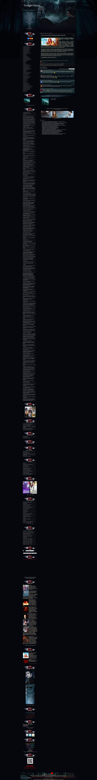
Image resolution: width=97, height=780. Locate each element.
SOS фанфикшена (26, 465)
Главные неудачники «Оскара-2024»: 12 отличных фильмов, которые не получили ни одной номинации (29, 279)
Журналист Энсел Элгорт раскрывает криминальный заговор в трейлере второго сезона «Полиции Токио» (29, 369)
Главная (41, 33)
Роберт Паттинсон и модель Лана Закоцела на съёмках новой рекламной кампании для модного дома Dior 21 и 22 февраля (29, 304)
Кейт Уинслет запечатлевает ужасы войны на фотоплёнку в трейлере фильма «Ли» (29, 256)
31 (47, 33)
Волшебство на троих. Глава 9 (27, 541)
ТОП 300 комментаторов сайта (30, 105)
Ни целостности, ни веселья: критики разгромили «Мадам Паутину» (28, 319)
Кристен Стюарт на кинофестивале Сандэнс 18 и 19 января (28, 353)
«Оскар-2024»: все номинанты (27, 347)
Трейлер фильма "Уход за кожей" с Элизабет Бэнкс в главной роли (28, 230)
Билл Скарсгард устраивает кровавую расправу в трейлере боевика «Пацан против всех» (29, 297)
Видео (24, 61)
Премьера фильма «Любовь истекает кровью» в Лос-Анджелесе (28, 281)
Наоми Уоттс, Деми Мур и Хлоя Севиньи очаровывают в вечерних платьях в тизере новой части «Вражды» (29, 392)
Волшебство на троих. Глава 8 (27, 542)
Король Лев (62, 60)
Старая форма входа (30, 40)
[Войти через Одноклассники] (32, 38)
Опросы (25, 63)
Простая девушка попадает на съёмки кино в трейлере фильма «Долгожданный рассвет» (29, 327)
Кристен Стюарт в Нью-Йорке (27, 271)
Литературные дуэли (26, 89)
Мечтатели (24, 512)
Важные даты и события (27, 59)
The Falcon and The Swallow (27, 522)
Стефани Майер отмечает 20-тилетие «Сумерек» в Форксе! (28, 126)
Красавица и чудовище (27, 72)
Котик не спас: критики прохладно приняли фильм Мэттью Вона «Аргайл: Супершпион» (29, 334)
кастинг (64, 60)
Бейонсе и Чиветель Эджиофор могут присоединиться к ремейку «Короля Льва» (53, 121)
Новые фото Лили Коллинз (27, 210)
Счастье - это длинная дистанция (28, 521)
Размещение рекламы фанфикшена (30, 645)
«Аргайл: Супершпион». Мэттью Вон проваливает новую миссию (28, 315)
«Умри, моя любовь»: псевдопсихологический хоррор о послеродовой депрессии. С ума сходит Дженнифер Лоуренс (28, 149)
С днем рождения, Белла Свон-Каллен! (28, 211)
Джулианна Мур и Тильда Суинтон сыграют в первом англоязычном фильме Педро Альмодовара (29, 339)
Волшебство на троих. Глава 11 (27, 535)
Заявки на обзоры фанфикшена (27, 473)
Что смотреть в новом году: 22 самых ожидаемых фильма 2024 (28, 372)
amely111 (33, 751)
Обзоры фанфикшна (26, 58)
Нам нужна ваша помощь (27, 232)
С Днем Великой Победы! (27, 250)
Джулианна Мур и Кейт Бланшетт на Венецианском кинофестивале (28, 220)
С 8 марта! (24, 114)
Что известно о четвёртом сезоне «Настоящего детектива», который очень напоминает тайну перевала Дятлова (29, 390)
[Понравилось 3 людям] (41, 62)
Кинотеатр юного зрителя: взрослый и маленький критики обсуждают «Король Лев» (54, 125)
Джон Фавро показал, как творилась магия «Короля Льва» (50, 124)
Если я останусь (26, 74)
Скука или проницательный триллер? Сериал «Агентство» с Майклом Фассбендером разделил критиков (28, 186)
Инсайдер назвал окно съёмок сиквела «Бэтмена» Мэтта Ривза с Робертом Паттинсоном (28, 385)
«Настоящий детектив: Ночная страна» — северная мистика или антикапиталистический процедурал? (29, 356)
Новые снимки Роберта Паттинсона (28, 170)
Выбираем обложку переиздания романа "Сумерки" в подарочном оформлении (29, 119)
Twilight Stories (25, 503)
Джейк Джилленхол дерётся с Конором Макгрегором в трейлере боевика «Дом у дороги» (29, 343)
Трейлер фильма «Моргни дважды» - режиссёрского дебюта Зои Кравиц (28, 258)
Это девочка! (25, 260)
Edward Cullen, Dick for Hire (27, 504)
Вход (59, 109)
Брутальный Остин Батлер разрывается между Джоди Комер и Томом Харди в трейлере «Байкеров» (29, 287)
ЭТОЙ (32, 658)
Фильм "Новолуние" (26, 49)
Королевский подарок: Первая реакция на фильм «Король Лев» (51, 130)
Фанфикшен (25, 56)
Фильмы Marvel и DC (26, 76)
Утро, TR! (25, 79)
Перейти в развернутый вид (30, 578)
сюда (62, 65)
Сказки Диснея (26, 75)
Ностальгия (25, 78)
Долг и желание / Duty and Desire (28, 507)
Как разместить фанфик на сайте (28, 464)
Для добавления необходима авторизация (30, 577)
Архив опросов (32, 727)
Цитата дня (25, 80)
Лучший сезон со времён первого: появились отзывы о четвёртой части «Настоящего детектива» (28, 376)
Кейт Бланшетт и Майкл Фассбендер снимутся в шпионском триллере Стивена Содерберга (29, 345)
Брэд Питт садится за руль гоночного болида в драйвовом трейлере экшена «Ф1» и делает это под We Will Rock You (29, 228)
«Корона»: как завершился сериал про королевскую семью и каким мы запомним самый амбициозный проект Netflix (29, 400)
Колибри (24, 517)
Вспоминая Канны (25, 239)
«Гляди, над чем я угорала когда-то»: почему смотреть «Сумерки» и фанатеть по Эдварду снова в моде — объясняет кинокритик (29, 138)
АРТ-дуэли (25, 90)
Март (45, 33)
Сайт (24, 62)
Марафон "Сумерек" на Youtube (27, 127)
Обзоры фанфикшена (26, 472)
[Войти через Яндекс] (30, 38)
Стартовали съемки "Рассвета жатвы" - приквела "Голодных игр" (29, 145)
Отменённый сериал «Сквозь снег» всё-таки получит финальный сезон (29, 266)
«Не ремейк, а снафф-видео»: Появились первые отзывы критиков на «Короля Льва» (54, 129)
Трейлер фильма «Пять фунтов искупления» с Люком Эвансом (27, 241)
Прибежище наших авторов (27, 468)
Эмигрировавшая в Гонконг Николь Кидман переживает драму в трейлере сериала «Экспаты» (29, 395)
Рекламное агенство (26, 88)
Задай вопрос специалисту (27, 456)
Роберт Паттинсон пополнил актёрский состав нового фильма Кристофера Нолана (29, 183)
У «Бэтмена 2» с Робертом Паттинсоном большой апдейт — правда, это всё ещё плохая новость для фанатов (29, 226)
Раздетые (24, 520)
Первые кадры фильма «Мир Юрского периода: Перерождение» (28, 213)
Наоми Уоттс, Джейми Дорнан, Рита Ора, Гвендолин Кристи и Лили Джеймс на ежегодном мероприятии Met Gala (29, 252)
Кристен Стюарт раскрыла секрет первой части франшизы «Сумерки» (29, 308)
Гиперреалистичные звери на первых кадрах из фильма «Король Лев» (52, 134)
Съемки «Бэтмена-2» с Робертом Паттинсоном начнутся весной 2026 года (29, 143)
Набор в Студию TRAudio (26, 425)
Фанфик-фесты (25, 451)
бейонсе (59, 60)
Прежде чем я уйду (26, 77)
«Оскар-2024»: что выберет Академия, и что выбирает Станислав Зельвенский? (29, 276)
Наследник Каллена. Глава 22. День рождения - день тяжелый (28, 533)
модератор (53, 60)
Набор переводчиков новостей (27, 429)
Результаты (28, 727)
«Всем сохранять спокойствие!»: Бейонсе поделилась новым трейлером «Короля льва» (54, 122)
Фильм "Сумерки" (26, 48)
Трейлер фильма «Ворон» (27, 270)
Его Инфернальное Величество (27, 513)
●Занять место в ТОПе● (30, 523)
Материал (51, 70)
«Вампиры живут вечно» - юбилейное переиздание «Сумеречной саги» (28, 164)
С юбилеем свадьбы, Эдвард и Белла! (53, 99)
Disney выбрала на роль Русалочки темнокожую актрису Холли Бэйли (52, 131)
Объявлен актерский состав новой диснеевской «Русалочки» (51, 132)
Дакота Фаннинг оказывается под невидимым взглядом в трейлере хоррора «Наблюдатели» (29, 290)
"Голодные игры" (26, 64)
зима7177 (30, 751)
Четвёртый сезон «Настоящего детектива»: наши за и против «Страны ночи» (29, 292)
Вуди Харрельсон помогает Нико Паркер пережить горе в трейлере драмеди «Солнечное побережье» (29, 351)
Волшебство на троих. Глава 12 (27, 530)
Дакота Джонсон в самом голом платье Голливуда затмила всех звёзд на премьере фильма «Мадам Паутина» (29, 322)
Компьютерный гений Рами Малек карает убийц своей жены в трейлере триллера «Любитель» (29, 181)
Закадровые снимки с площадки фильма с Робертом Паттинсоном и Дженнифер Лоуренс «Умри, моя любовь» (29, 223)
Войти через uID (30, 36)
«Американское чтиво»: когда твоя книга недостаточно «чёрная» (29, 310)
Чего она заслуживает (26, 508)
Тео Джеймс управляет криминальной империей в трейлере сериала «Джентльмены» (28, 299)
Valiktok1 (27, 751)
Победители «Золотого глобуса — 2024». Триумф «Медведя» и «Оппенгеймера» (29, 374)
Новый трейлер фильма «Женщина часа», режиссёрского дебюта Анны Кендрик (29, 206)
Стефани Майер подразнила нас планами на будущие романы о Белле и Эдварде (29, 122)
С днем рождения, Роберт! (27, 113)
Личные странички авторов (27, 474)
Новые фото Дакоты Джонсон (27, 331)
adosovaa (24, 751)
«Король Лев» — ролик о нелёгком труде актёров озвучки (50, 128)
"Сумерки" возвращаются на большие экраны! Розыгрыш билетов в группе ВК (28, 117)
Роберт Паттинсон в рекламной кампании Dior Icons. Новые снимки (29, 200)
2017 (43, 33)
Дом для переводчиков (26, 469)
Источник (41, 60)
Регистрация (56, 109)
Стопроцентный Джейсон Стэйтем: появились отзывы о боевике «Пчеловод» (29, 367)
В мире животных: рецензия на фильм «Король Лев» (49, 126)
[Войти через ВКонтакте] (28, 38)
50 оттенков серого (26, 73)
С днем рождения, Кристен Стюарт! (28, 261)
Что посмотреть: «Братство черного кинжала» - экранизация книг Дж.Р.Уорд (28, 141)
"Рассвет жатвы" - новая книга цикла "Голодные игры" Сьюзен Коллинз (28, 160)
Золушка (25, 71)
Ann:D (36, 751)
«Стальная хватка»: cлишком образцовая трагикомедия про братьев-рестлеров (29, 361)
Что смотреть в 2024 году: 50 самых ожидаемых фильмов (28, 381)
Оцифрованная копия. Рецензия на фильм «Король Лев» (50, 127)
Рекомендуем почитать (27, 87)
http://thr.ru (54, 57)
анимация (67, 60)
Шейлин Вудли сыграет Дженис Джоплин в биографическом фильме (29, 215)
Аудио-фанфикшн (26, 57)
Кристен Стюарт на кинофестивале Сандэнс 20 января (28, 349)
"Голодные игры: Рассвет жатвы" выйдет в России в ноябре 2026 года (29, 123)
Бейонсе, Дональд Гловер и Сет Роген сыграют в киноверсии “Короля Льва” (53, 123)
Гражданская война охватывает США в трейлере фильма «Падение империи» (28, 336)
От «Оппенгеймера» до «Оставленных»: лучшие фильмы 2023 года (29, 387)
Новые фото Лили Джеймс (27, 332)
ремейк (57, 60)
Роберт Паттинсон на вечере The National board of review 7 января (29, 172)
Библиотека (25, 60)
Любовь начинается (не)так (27, 516)
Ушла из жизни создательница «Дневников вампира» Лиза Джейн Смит (29, 162)
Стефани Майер (26, 46)
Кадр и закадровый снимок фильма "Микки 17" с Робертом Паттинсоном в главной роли (29, 194)
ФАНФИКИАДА (25, 436)
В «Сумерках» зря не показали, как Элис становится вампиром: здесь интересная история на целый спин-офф (29, 132)
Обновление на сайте (26, 112)
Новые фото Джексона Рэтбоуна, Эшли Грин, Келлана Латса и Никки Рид (29, 234)
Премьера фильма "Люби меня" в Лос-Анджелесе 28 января (28, 166)
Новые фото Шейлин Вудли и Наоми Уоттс (29, 207)
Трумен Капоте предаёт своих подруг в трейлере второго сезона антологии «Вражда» (28, 379)
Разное (25, 91)
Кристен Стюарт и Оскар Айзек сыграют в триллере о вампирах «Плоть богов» (29, 255)
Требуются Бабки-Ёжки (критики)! (28, 428)
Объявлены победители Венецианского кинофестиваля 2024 (29, 217)
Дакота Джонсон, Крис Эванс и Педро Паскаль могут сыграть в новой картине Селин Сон (28, 325)
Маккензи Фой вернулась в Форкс (28, 116)
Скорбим (24, 264)
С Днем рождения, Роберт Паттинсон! (28, 155)
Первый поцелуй (25, 511)
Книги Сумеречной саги (27, 47)
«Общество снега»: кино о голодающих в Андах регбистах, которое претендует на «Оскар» (29, 359)
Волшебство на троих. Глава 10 (27, 538)
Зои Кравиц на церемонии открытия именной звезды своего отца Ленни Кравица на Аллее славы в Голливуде (29, 268)
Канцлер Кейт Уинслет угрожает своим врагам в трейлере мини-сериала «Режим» (29, 329)
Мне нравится (44, 62)
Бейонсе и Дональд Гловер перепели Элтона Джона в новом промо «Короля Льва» (54, 133)
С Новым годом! (25, 175)
